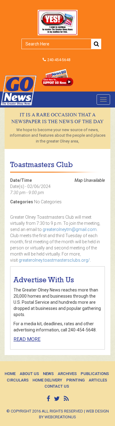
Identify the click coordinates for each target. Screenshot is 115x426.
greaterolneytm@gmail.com (70, 229)
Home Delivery (47, 380)
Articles (98, 380)
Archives (67, 373)
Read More (26, 339)
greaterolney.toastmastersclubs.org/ (54, 260)
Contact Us (56, 386)
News (48, 373)
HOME (10, 373)
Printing (75, 380)
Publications (95, 373)
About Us (29, 373)
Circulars (18, 380)
